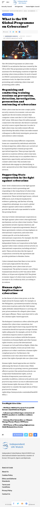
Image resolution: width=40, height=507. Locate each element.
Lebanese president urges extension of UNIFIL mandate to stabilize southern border (18, 415)
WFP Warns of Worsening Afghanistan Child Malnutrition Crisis (18, 426)
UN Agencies (8, 14)
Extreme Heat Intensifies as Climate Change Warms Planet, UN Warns (17, 421)
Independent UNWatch (11, 36)
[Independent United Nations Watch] (20, 2)
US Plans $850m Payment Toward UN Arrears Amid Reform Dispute (18, 409)
